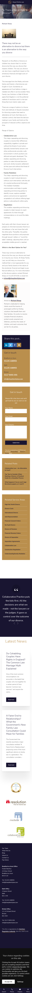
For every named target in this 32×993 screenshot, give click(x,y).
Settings (20, 982)
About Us (5, 855)
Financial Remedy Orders (13, 533)
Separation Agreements (12, 541)
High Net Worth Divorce (12, 504)
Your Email (8, 416)
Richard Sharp (7, 24)
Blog (3, 853)
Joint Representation (11, 517)
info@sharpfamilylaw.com (13, 379)
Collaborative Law (10, 545)
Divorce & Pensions (11, 529)
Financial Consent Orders (13, 521)
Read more (11, 700)
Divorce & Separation (11, 537)
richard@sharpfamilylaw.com (14, 278)
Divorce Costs (9, 509)
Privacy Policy (14, 452)
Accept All (8, 982)
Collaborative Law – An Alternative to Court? (16, 469)
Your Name (9, 408)
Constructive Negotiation (12, 550)
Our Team (5, 848)
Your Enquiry (9, 425)
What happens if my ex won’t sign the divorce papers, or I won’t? (15, 483)
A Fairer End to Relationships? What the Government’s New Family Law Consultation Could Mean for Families (16, 724)
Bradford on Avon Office (9, 866)
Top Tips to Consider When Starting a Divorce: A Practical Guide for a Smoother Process (14, 476)
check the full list (19, 967)
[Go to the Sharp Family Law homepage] (16, 2)
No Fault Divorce (10, 525)
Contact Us (5, 858)
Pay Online (5, 860)
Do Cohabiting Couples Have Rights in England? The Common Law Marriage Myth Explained (15, 661)
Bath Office (5, 889)
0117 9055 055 (10, 920)
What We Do (6, 851)
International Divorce (11, 513)
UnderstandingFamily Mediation (15, 554)
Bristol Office (6, 909)
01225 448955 (9, 880)
